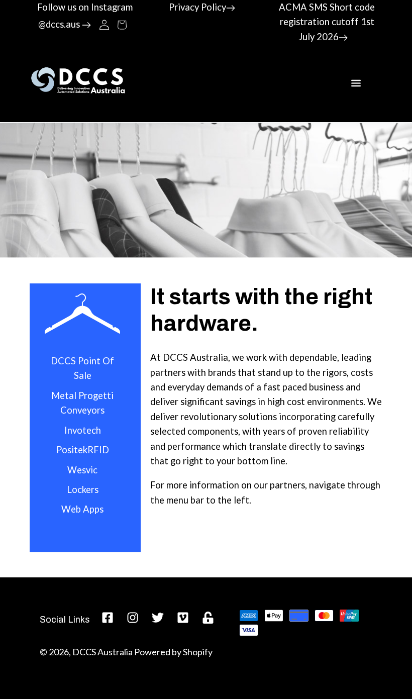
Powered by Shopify (173, 651)
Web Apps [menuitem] (82, 509)
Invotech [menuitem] (82, 430)
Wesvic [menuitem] (82, 469)
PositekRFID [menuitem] (82, 449)
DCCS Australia (102, 651)
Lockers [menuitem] (82, 489)
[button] (122, 24)
